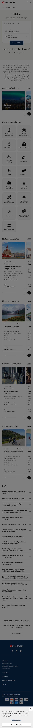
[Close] (31, 709)
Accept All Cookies (16, 724)
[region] (16, 717)
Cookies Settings (16, 720)
